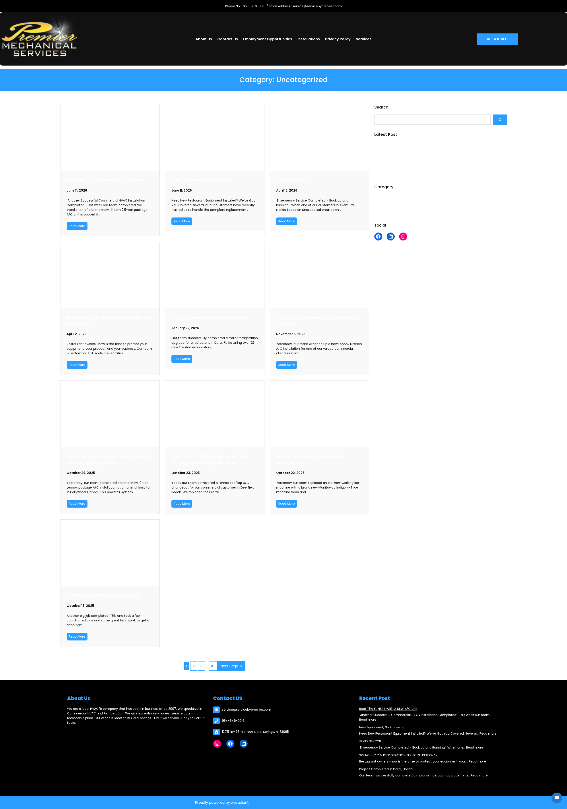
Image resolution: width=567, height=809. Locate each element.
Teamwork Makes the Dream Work (103, 595)
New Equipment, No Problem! (201, 180)
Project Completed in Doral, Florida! (209, 317)
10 (212, 666)
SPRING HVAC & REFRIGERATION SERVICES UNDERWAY (109, 320)
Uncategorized (385, 212)
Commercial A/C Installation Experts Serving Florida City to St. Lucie (209, 459)
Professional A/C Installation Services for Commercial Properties (109, 459)
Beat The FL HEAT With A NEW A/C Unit (106, 180)
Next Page (231, 666)
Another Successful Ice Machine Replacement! (309, 459)
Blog (377, 198)
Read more (367, 719)
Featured (381, 205)
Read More (77, 226)
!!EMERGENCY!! (291, 180)
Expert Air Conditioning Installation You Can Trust (317, 320)
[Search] (500, 119)
